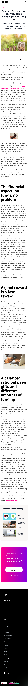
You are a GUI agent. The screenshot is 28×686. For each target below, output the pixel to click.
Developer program (8, 638)
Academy (6, 648)
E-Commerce (7, 603)
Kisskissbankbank (14, 88)
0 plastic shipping (8, 629)
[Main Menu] (25, 2)
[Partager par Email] (20, 59)
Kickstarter (4, 88)
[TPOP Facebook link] (8, 673)
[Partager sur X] (7, 59)
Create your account (14, 569)
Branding (6, 613)
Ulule (23, 86)
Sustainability (7, 610)
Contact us (6, 651)
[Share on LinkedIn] (16, 59)
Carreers (6, 661)
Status (5, 654)
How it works (7, 632)
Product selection (8, 635)
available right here (12, 500)
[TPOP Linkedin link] (4, 673)
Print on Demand (8, 607)
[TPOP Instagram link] (12, 673)
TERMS (5, 664)
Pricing (5, 616)
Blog (5, 623)
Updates (6, 667)
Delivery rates (7, 626)
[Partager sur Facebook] (11, 59)
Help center (6, 645)
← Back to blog (5, 7)
